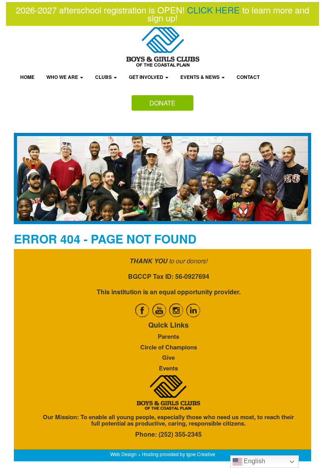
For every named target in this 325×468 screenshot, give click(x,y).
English (253, 461)
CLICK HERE (213, 10)
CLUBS (104, 77)
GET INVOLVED (146, 77)
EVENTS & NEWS (200, 77)
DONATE (162, 102)
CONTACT (248, 77)
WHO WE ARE (62, 77)
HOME (27, 77)
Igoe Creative (200, 454)
